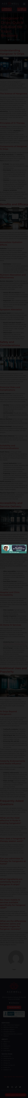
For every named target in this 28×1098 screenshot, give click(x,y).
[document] (14, 549)
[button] (25, 545)
